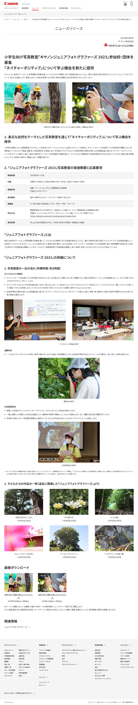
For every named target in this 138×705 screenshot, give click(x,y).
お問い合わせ (101, 702)
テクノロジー (76, 8)
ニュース (35, 8)
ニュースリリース (10, 14)
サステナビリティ (49, 8)
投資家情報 (63, 8)
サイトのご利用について (114, 702)
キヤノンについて (11, 8)
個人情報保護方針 (128, 702)
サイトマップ (91, 702)
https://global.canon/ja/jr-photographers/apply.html (53, 216)
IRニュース (22, 14)
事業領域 (25, 8)
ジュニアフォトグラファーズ (15, 627)
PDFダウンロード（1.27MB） (121, 45)
